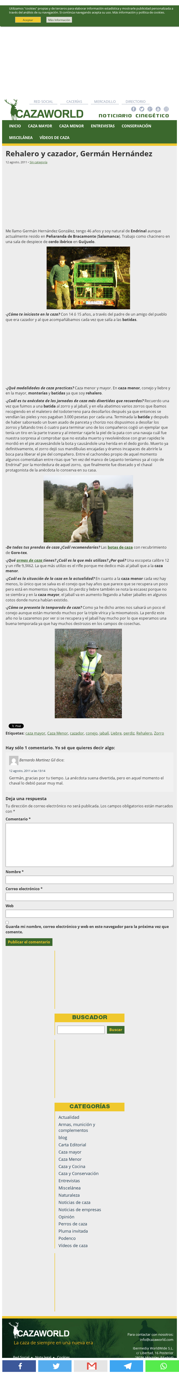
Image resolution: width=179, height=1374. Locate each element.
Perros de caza (73, 1224)
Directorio (136, 101)
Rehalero (144, 733)
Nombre (15, 871)
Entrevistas (103, 126)
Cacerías (74, 101)
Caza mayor (70, 1152)
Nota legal (43, 1357)
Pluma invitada (73, 1231)
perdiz (129, 733)
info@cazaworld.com (156, 1339)
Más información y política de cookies (138, 12)
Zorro (159, 733)
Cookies (63, 1357)
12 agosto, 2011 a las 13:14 (27, 771)
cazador (77, 733)
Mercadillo (105, 101)
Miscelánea (21, 137)
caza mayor (35, 733)
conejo (92, 733)
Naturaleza (69, 1195)
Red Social (43, 101)
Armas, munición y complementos (77, 1127)
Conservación (136, 126)
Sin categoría (38, 162)
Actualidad (69, 1117)
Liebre (116, 733)
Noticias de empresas (80, 1209)
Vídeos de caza (54, 137)
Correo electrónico (24, 888)
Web (10, 905)
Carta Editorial (72, 1144)
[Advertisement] (89, 61)
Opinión (66, 1217)
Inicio (15, 126)
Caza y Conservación (79, 1173)
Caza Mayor (40, 126)
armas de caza (30, 560)
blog (63, 1137)
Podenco (67, 1238)
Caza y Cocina (72, 1166)
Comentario (18, 819)
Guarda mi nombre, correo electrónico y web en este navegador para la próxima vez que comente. (87, 929)
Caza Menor (71, 126)
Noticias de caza (74, 1202)
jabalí (104, 733)
